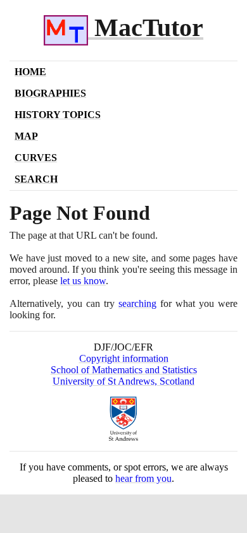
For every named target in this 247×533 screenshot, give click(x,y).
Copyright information (123, 358)
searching (137, 303)
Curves (36, 157)
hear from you (143, 478)
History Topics (58, 114)
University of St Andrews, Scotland (123, 381)
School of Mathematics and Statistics (124, 369)
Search (36, 179)
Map (26, 136)
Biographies (50, 93)
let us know (83, 280)
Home (30, 71)
